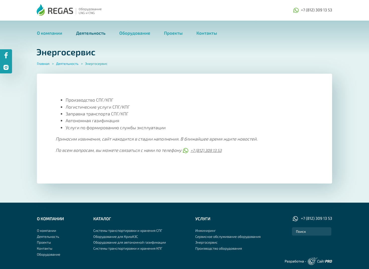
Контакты (206, 33)
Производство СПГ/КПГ (89, 100)
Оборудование (134, 33)
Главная (43, 63)
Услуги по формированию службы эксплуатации (115, 127)
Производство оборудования (218, 248)
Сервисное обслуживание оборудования (228, 236)
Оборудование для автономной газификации (129, 242)
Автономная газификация (92, 120)
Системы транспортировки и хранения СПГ (127, 230)
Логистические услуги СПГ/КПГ (98, 107)
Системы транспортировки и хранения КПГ (127, 248)
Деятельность (91, 33)
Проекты (173, 33)
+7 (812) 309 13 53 (316, 10)
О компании (49, 33)
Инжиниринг (205, 230)
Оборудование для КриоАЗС (115, 236)
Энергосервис (206, 242)
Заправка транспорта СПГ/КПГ (97, 113)
